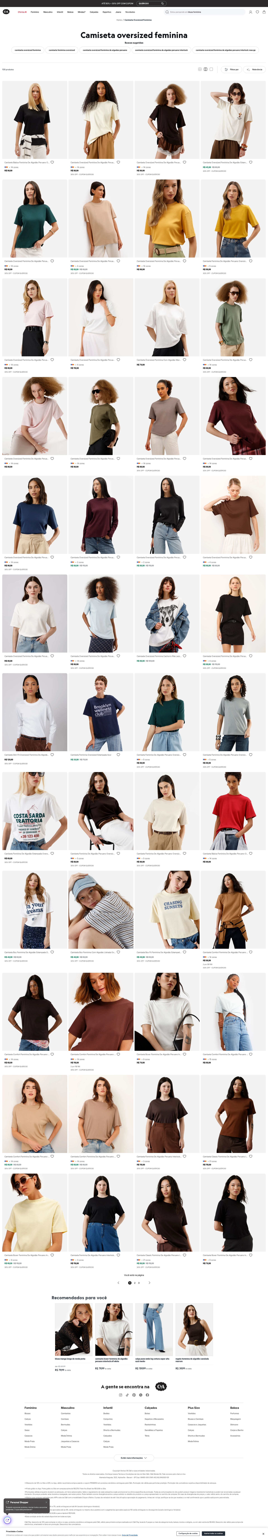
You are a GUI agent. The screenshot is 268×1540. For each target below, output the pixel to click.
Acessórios (235, 1435)
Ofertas (21, 12)
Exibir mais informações (132, 1458)
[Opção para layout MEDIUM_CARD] (205, 69)
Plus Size (194, 1407)
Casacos (28, 1435)
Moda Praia (30, 1441)
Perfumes (234, 1413)
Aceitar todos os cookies (213, 1533)
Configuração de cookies (188, 1533)
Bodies (106, 1413)
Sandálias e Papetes (154, 1430)
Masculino (47, 12)
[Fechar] (263, 1534)
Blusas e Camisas (195, 1419)
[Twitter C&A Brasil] (140, 1395)
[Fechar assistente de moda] (46, 1502)
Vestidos (28, 1424)
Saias (27, 1430)
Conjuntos (108, 1419)
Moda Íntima (30, 1447)
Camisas (65, 1419)
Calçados (94, 12)
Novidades (130, 12)
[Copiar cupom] (162, 3)
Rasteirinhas (150, 1424)
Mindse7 (81, 12)
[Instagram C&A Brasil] (120, 1395)
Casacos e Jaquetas (197, 1424)
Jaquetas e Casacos (70, 1441)
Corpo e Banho (236, 1430)
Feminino (35, 12)
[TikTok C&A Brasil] (127, 1395)
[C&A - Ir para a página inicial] (6, 12)
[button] (205, 12)
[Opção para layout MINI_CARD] (200, 69)
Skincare (234, 1424)
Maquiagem (235, 1419)
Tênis (147, 1435)
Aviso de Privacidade (130, 1535)
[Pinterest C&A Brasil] (134, 1395)
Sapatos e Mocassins (154, 1419)
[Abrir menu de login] (250, 12)
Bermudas (65, 1424)
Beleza (70, 12)
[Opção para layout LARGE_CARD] (211, 69)
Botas (147, 1413)
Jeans (118, 12)
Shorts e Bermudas (111, 1430)
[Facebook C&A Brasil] (147, 1395)
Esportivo (107, 12)
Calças (28, 1419)
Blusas (27, 1413)
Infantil (60, 12)
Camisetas (65, 1413)
